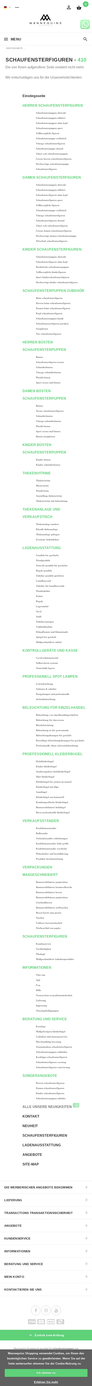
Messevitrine (42, 485)
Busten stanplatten (45, 436)
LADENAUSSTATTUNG (41, 1145)
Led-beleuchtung (44, 684)
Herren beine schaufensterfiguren (53, 303)
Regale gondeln (44, 570)
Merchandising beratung (48, 1041)
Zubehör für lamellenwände (50, 586)
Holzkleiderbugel (44, 761)
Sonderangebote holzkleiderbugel (53, 771)
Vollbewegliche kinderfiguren (51, 272)
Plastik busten (43, 377)
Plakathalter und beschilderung (52, 853)
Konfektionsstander (46, 828)
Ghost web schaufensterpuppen (52, 153)
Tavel (39, 611)
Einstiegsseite (33, 96)
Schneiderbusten (44, 367)
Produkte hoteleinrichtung (49, 859)
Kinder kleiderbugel (46, 766)
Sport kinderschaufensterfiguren (52, 277)
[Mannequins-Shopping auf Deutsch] (5, 7)
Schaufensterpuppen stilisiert (50, 118)
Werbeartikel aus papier (48, 928)
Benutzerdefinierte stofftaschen (52, 907)
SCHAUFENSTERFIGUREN (44, 1135)
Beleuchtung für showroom (50, 720)
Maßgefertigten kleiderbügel (50, 1031)
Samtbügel (41, 792)
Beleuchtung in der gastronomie (52, 730)
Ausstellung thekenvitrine (49, 496)
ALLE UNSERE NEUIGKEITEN (47, 1107)
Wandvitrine (42, 490)
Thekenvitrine (43, 480)
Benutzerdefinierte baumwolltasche (54, 887)
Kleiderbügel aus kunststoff (50, 797)
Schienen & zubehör (46, 689)
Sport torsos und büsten (48, 382)
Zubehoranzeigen (45, 621)
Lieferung (41, 1000)
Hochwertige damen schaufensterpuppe (56, 236)
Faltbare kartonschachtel (49, 923)
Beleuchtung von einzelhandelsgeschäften (57, 715)
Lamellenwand (43, 581)
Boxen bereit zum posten (48, 912)
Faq (38, 985)
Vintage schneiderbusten (48, 372)
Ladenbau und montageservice (51, 1036)
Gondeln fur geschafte (47, 555)
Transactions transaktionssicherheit (54, 995)
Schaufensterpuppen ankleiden (51, 1052)
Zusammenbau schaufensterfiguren (54, 1047)
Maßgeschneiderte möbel (48, 642)
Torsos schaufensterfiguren (50, 411)
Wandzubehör (43, 591)
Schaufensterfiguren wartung (51, 1062)
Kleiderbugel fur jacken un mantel (53, 782)
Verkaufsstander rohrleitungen (52, 838)
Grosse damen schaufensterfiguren (53, 231)
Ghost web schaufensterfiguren (52, 225)
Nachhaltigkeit (43, 949)
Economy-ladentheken (47, 539)
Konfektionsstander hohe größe (52, 843)
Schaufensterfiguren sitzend (50, 220)
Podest (39, 596)
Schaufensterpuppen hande (50, 318)
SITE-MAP (30, 1164)
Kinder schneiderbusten (48, 464)
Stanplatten (42, 328)
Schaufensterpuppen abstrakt (51, 113)
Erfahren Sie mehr (46, 1382)
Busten (39, 357)
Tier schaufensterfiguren (48, 334)
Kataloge (41, 1026)
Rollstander (42, 833)
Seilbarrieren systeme (47, 663)
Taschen (40, 918)
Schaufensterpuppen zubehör (51, 1098)
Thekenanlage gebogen (47, 534)
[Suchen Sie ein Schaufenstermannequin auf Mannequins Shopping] (85, 39)
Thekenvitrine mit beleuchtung (51, 501)
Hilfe (38, 990)
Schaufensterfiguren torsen (50, 362)
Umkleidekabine (44, 627)
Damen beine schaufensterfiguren (53, 308)
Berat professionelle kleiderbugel (53, 812)
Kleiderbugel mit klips (47, 787)
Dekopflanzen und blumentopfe (52, 632)
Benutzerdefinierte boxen (49, 892)
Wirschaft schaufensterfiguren (51, 241)
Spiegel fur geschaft (46, 637)
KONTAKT (30, 1116)
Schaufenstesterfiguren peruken (52, 323)
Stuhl (38, 616)
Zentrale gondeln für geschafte (52, 565)
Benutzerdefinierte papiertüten (52, 882)
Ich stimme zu (46, 1372)
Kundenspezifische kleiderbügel (52, 802)
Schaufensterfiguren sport (49, 200)
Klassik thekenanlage (47, 529)
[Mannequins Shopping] (46, 20)
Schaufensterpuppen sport (49, 128)
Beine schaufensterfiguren (49, 298)
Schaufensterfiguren (46, 169)
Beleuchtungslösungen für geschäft (53, 735)
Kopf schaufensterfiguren (49, 313)
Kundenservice (43, 944)
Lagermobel (42, 606)
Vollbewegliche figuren (47, 133)
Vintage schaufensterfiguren (50, 143)
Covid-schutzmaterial (47, 658)
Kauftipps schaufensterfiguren (51, 1057)
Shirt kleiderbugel (45, 776)
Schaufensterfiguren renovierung (53, 1067)
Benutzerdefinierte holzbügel (50, 807)
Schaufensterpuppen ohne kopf (52, 123)
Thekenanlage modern (47, 524)
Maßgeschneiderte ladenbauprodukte (55, 959)
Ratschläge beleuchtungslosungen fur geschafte (60, 740)
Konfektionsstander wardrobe (51, 848)
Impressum (41, 1005)
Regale (39, 601)
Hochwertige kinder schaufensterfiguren (56, 282)
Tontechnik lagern (45, 668)
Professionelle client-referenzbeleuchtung (57, 745)
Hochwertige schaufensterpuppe (52, 164)
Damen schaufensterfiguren (50, 1088)
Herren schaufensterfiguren (50, 1083)
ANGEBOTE (32, 1154)
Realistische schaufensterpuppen (52, 267)
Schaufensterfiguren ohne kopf (52, 195)
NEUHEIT (30, 1126)
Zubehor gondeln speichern (50, 575)
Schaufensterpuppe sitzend (49, 148)
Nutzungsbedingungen (47, 1010)
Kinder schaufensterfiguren (50, 1093)
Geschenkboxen (44, 902)
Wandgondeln (43, 560)
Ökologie (40, 954)
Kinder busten (43, 459)
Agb (38, 980)
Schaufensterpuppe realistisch (51, 138)
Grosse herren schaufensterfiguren (53, 159)
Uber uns (40, 975)
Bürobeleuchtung (44, 725)
